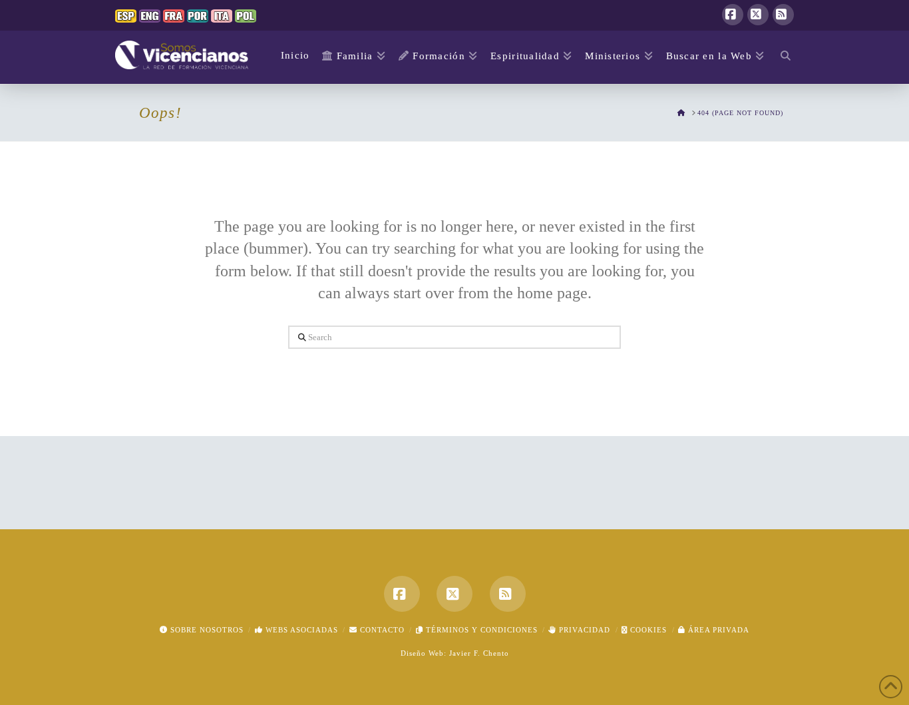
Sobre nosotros (206, 630)
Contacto (381, 630)
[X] (758, 14)
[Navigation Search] (782, 57)
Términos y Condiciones (480, 630)
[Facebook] (732, 14)
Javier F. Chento (479, 653)
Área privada (717, 630)
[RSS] (783, 14)
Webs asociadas (300, 630)
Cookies (647, 630)
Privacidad (583, 630)
